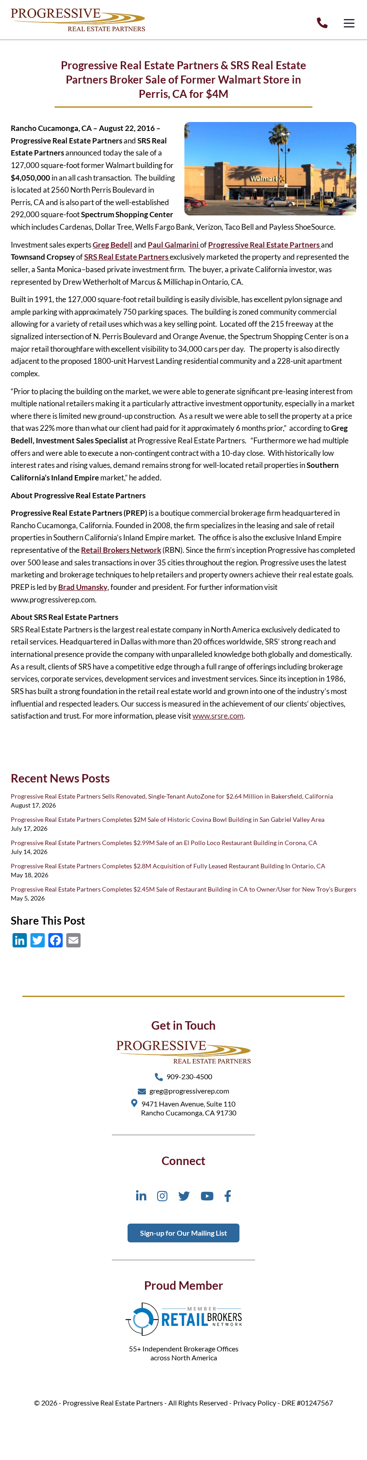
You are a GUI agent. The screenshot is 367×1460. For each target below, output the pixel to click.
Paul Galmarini (174, 244)
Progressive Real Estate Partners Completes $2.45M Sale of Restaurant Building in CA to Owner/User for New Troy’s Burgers (183, 889)
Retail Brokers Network (121, 550)
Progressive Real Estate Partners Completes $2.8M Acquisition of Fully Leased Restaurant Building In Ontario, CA (168, 866)
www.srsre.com (217, 715)
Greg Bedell (112, 244)
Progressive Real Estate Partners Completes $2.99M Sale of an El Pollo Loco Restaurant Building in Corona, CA (164, 842)
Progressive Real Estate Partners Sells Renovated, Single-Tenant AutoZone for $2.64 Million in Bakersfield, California (172, 796)
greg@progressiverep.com (189, 1090)
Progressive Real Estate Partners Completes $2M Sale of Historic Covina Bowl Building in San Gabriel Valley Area (167, 819)
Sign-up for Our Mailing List (183, 1233)
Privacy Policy (254, 1402)
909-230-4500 (189, 1076)
